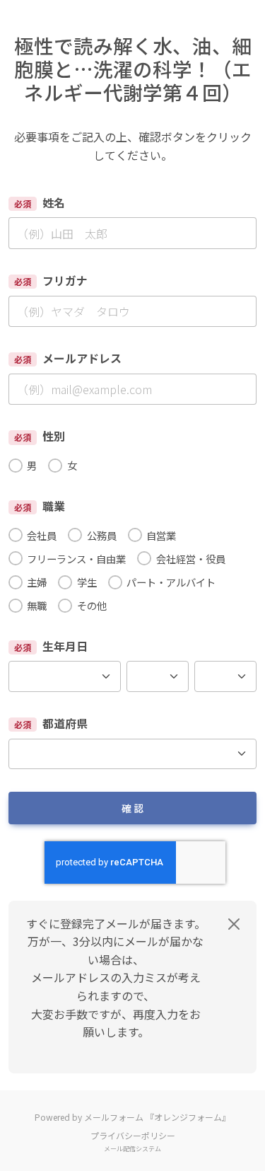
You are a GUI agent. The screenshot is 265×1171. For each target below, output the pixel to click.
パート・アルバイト (171, 582)
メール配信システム (132, 1148)
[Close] (234, 924)
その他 (91, 605)
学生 (86, 582)
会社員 (42, 535)
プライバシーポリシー (132, 1135)
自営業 (161, 535)
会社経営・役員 (190, 558)
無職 (37, 605)
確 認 (132, 808)
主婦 (37, 582)
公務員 (101, 535)
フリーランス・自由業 (76, 558)
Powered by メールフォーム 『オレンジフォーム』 (132, 1117)
